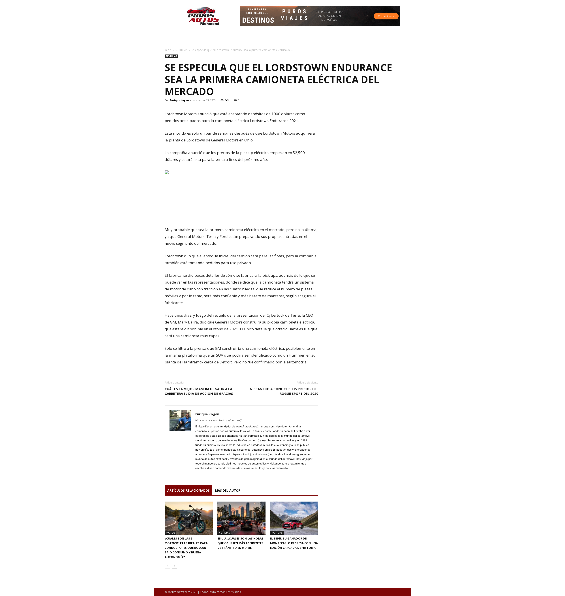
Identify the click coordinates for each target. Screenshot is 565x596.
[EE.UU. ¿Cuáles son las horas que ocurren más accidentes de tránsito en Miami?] (241, 518)
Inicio (168, 50)
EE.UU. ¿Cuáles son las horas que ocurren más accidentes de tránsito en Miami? (240, 543)
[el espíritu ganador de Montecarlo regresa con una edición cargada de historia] (294, 518)
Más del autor (227, 490)
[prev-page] (167, 566)
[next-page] (174, 566)
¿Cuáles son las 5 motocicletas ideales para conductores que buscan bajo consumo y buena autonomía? (186, 547)
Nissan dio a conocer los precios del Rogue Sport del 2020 (284, 391)
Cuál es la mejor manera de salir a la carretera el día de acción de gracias (199, 391)
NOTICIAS (181, 50)
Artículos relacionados (188, 490)
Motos (170, 532)
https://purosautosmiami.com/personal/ (218, 420)
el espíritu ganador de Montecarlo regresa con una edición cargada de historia (294, 543)
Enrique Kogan (179, 100)
